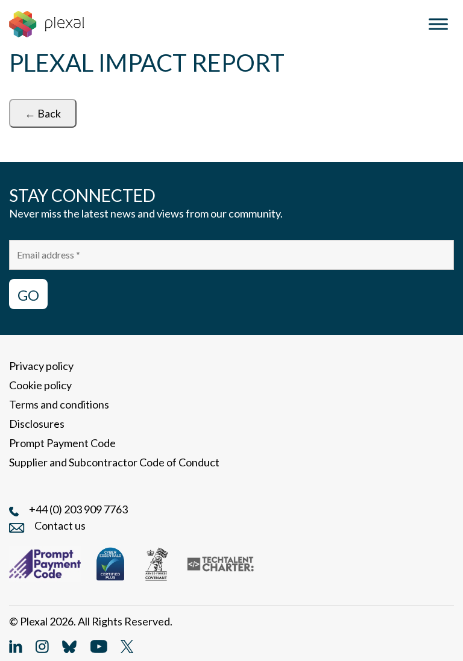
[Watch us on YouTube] (98, 645)
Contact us (60, 525)
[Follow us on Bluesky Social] (69, 645)
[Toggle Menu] (438, 24)
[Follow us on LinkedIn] (15, 645)
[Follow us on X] (127, 645)
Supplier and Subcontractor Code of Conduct (114, 462)
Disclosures (37, 423)
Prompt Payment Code (62, 443)
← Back (43, 113)
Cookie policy (40, 385)
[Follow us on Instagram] (42, 645)
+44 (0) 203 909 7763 (78, 509)
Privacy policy (41, 365)
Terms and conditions (59, 404)
